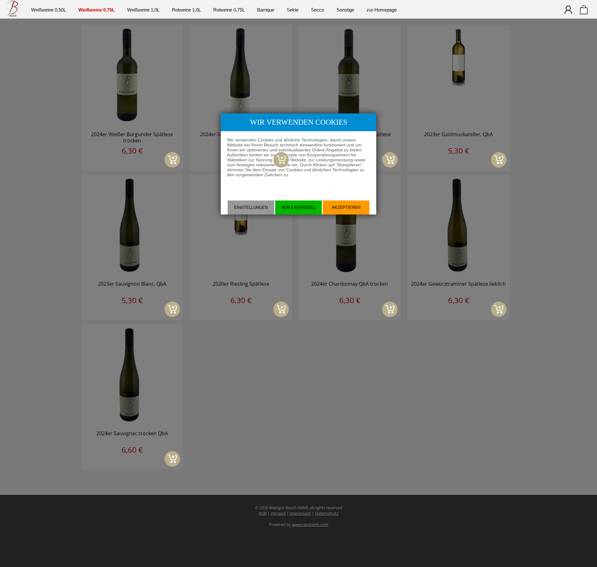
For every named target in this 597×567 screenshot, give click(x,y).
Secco (317, 9)
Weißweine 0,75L (96, 9)
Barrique (265, 9)
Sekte (292, 9)
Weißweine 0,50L (48, 9)
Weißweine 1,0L (143, 9)
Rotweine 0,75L (229, 9)
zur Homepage (382, 9)
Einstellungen (251, 207)
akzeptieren (346, 207)
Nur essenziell (298, 207)
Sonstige (345, 9)
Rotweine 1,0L (186, 9)
